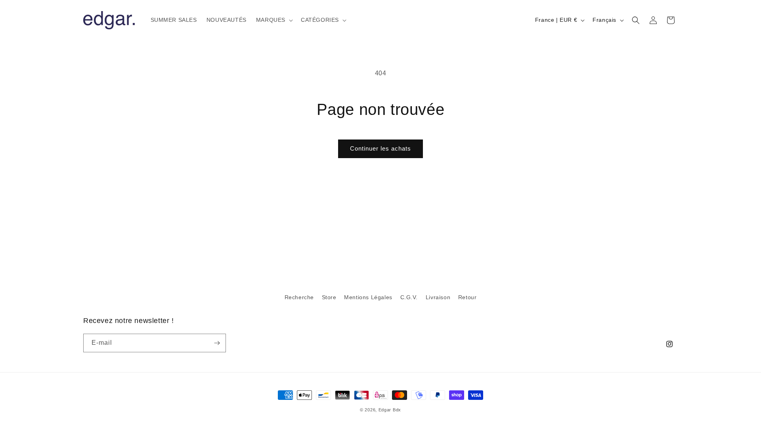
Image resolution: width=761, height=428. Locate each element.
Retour (467, 297)
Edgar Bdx (390, 409)
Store (329, 297)
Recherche (299, 297)
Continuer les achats (380, 148)
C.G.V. (409, 297)
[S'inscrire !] (217, 343)
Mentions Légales (368, 297)
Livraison (438, 297)
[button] (273, 19)
